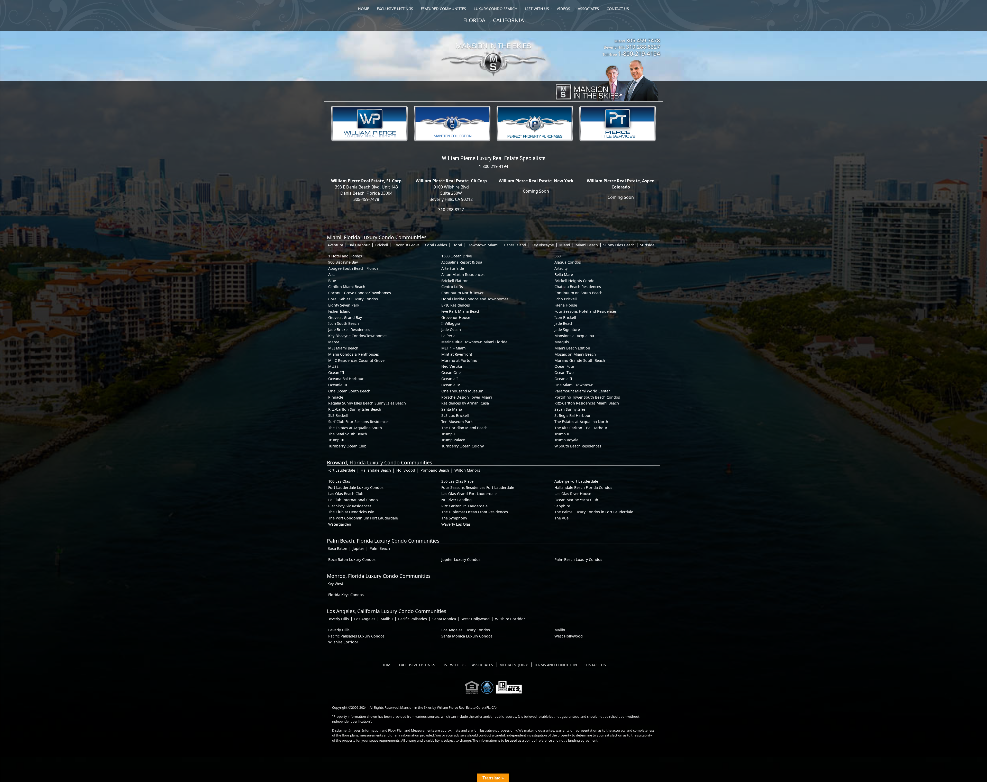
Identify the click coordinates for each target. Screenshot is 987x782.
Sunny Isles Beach (619, 244)
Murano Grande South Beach (579, 360)
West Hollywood (475, 618)
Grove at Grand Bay (345, 317)
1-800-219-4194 (639, 53)
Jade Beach (563, 323)
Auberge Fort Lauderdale (576, 481)
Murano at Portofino (459, 360)
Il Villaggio (450, 323)
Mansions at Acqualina (574, 335)
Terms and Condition (555, 664)
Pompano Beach (435, 470)
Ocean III (336, 372)
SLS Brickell (338, 415)
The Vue (561, 518)
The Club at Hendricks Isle (351, 511)
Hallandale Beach (376, 470)
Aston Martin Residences (463, 274)
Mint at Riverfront (456, 354)
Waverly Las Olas (456, 524)
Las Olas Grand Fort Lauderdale (469, 493)
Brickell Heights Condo (574, 280)
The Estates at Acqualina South (355, 427)
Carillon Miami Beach (346, 286)
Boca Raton (337, 548)
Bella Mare (563, 274)
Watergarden (339, 524)
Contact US (594, 664)
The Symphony (454, 518)
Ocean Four (564, 366)
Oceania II (563, 378)
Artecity (561, 268)
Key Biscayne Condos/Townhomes (357, 335)
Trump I (448, 434)
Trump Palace (453, 439)
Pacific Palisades (412, 618)
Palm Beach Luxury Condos (578, 559)
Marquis (561, 341)
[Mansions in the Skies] (606, 79)
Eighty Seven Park (343, 305)
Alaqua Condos (567, 262)
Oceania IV (450, 384)
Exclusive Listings (417, 664)
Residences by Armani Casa (465, 403)
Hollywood (405, 470)
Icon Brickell (565, 317)
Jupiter (358, 548)
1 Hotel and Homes (345, 256)
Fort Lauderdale (341, 470)
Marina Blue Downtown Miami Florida (474, 341)
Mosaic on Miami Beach (575, 354)
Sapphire (562, 506)
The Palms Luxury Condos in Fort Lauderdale (593, 511)
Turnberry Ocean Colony (462, 446)
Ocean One (451, 372)
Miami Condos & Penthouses (353, 354)
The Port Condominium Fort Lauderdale (363, 518)
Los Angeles (364, 618)
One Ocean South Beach (349, 391)
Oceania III (337, 384)
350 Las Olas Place (457, 481)
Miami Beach (586, 244)
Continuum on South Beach (578, 292)
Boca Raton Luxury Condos (352, 559)
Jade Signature (567, 329)
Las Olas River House (572, 493)
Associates (482, 664)
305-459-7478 (643, 40)
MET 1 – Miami (454, 348)
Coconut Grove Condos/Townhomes (359, 292)
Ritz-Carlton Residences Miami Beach (586, 403)
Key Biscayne (543, 244)
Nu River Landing (456, 499)
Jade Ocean (451, 329)
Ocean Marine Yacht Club (576, 499)
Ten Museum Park (457, 421)
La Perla (448, 335)
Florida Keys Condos (346, 594)
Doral (457, 244)
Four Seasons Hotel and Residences (585, 311)
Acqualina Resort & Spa (461, 262)
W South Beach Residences (577, 446)
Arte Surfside (452, 268)
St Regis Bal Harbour (572, 415)
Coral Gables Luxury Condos (353, 298)
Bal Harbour (359, 244)
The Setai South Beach (347, 434)
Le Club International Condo (353, 499)
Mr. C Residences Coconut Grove (356, 360)
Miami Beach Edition (572, 348)
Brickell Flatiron (455, 280)
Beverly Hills (338, 618)
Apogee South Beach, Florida (353, 268)
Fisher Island (515, 244)
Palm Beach (380, 548)
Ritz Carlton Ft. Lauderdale (464, 506)
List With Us (453, 664)
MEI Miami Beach (343, 348)
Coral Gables (436, 244)
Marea (333, 341)
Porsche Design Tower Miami (466, 397)
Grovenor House (455, 317)
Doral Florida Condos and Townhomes (474, 298)
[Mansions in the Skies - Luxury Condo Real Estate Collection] (493, 49)
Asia (331, 274)
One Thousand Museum (462, 391)
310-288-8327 (643, 46)
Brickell (381, 244)
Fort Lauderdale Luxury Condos (355, 487)
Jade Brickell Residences (349, 329)
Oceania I (449, 378)
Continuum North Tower (462, 292)
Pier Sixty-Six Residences (349, 506)
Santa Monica (444, 618)
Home (386, 664)
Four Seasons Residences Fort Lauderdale (477, 487)
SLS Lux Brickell (455, 415)
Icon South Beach (343, 323)
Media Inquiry (513, 664)
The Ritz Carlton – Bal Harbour (580, 427)
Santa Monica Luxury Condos (466, 636)
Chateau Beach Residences (577, 286)
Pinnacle (335, 397)
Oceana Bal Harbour (346, 378)
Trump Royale (566, 439)
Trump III (336, 439)
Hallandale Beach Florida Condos (583, 487)
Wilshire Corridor (510, 618)
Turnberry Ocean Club (347, 446)
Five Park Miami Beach (460, 311)
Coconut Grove (406, 244)
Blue (332, 280)
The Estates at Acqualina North (581, 421)
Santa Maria (451, 409)
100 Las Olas (339, 481)
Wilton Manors (467, 470)
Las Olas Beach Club (345, 493)
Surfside (647, 244)
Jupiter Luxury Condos (460, 559)
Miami (564, 244)
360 (557, 256)
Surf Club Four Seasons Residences (358, 421)
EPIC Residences (455, 305)
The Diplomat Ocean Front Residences (474, 511)
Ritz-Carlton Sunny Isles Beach (354, 409)
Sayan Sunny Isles (570, 409)
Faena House (565, 305)
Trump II (561, 434)
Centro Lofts (452, 286)
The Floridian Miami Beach (464, 427)
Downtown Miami (483, 244)
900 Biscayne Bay (343, 262)
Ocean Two (564, 372)
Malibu (387, 618)
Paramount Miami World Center (582, 391)
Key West (335, 583)
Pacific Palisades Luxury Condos (356, 636)
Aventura (335, 244)
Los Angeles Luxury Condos (465, 629)
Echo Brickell (565, 298)
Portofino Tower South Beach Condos (587, 397)
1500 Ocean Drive (456, 256)
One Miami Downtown (573, 384)
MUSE (333, 366)
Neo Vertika (451, 366)
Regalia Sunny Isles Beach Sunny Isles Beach (367, 403)
